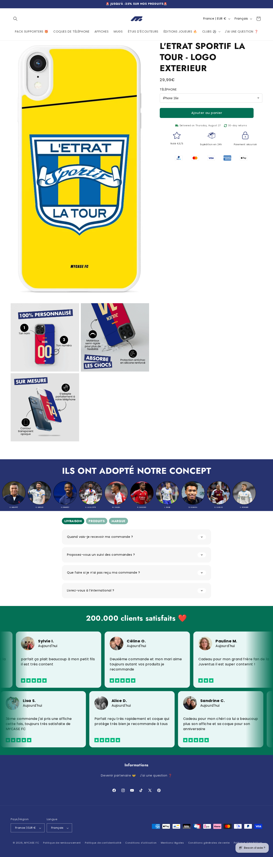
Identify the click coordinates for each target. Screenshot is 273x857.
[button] (15, 18)
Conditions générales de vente (209, 842)
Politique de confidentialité (103, 842)
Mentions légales (172, 842)
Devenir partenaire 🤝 (118, 776)
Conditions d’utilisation (141, 842)
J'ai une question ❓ (156, 776)
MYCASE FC (31, 843)
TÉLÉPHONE (168, 89)
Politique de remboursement (62, 842)
